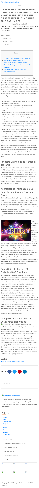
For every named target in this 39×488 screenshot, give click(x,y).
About (5, 427)
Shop (4, 419)
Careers (5, 430)
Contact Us (6, 434)
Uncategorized (21, 24)
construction (7, 38)
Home (14, 24)
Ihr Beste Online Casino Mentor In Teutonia (17, 58)
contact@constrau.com (11, 456)
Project (5, 424)
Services (5, 432)
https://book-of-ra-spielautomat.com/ (12, 361)
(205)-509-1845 (9, 451)
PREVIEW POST (7, 383)
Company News (7, 421)
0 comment (6, 45)
